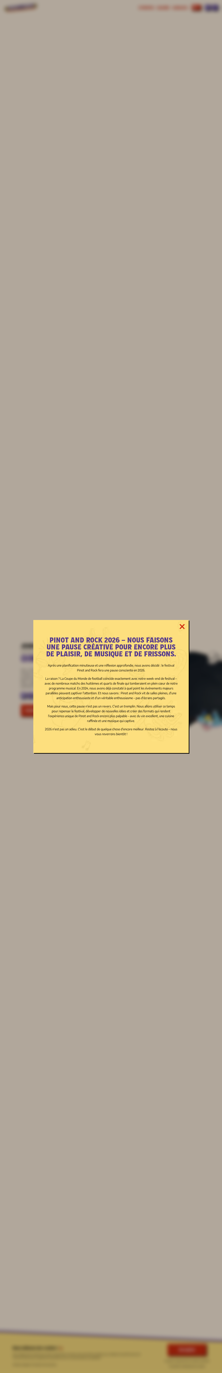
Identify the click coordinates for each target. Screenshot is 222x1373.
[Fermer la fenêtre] (182, 626)
